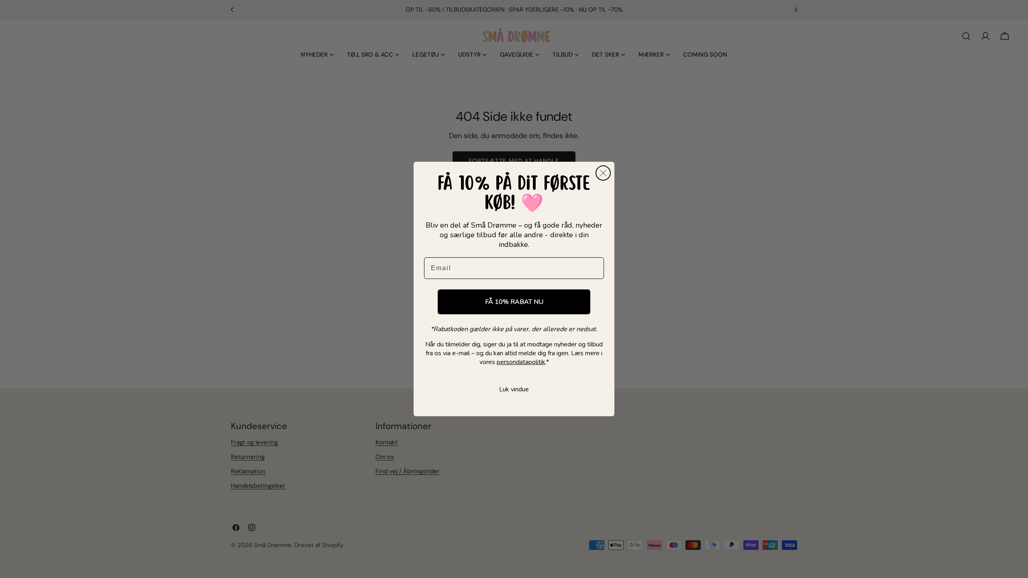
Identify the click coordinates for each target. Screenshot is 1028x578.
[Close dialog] (603, 173)
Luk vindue (514, 389)
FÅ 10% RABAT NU (514, 301)
